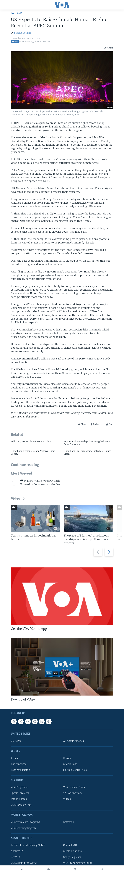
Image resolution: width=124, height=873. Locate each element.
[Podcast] (48, 721)
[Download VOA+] (62, 667)
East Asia (16, 13)
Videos (67, 798)
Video (15, 499)
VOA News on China (74, 787)
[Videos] (48, 869)
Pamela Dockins (22, 32)
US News (16, 740)
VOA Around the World (24, 862)
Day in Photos (19, 798)
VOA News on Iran (21, 804)
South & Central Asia (75, 769)
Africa (14, 758)
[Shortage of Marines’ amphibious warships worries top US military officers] (88, 518)
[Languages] (75, 869)
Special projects (20, 793)
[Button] (108, 48)
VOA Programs (19, 787)
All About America (73, 740)
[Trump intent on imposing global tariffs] (35, 518)
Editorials (68, 822)
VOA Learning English (23, 827)
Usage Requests (72, 856)
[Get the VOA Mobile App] (62, 596)
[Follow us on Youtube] (28, 721)
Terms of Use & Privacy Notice (28, 845)
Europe (67, 758)
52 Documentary (72, 793)
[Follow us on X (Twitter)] (21, 721)
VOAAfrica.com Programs (25, 822)
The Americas (18, 764)
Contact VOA (70, 845)
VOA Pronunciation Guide (77, 862)
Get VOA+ (16, 856)
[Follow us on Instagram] (35, 721)
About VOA (17, 851)
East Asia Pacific (20, 769)
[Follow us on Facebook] (14, 721)
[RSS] (41, 721)
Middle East (70, 764)
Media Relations (72, 851)
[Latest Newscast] (22, 869)
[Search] (101, 869)
